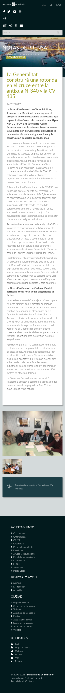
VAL (44, 5)
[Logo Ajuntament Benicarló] (13, 4)
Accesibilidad (17, 681)
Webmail (19, 651)
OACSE (16, 540)
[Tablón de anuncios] (4, 25)
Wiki (17, 658)
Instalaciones (19, 561)
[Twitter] (9, 11)
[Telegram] (4, 18)
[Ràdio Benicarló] (16, 25)
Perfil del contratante (23, 547)
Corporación (19, 534)
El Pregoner (19, 587)
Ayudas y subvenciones (24, 554)
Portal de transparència (24, 557)
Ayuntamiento (22, 527)
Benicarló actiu (24, 577)
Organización (19, 537)
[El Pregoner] (10, 25)
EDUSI (16, 564)
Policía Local (19, 571)
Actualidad (18, 590)
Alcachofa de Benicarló (24, 613)
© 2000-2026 (18, 675)
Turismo (17, 610)
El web (18, 661)
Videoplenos (19, 568)
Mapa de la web (22, 648)
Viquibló (17, 630)
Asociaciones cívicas (22, 620)
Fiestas (16, 616)
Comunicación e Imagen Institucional (21, 54)
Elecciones (18, 551)
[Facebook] (4, 11)
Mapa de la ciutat (21, 603)
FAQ (58, 5)
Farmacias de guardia (23, 623)
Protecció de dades (34, 678)
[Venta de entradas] (21, 25)
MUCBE (17, 584)
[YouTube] (14, 11)
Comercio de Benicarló (24, 606)
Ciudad (16, 596)
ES (51, 5)
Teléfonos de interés (22, 627)
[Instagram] (20, 11)
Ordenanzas (18, 544)
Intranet (18, 655)
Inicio (17, 644)
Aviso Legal (17, 678)
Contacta (29, 681)
